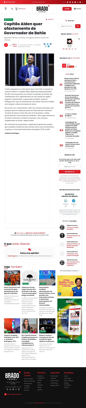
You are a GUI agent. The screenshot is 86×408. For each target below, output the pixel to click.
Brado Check (55, 381)
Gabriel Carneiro (72, 225)
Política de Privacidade (69, 180)
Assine (67, 9)
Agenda (39, 390)
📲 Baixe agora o (29, 233)
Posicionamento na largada (73, 236)
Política (9, 19)
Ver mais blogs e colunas (69, 271)
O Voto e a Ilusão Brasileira (72, 228)
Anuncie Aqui (28, 383)
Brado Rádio (54, 376)
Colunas (53, 378)
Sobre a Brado (28, 379)
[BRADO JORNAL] (43, 9)
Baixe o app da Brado (14, 394)
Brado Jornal (14, 45)
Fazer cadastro (68, 381)
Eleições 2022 (55, 385)
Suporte (66, 387)
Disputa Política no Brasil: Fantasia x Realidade (73, 245)
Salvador (40, 385)
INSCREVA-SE (69, 172)
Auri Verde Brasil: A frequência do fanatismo (73, 263)
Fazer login (67, 378)
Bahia (39, 383)
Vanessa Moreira (72, 233)
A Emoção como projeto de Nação (73, 254)
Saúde (39, 387)
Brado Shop (54, 383)
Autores (26, 390)
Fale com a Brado (29, 381)
